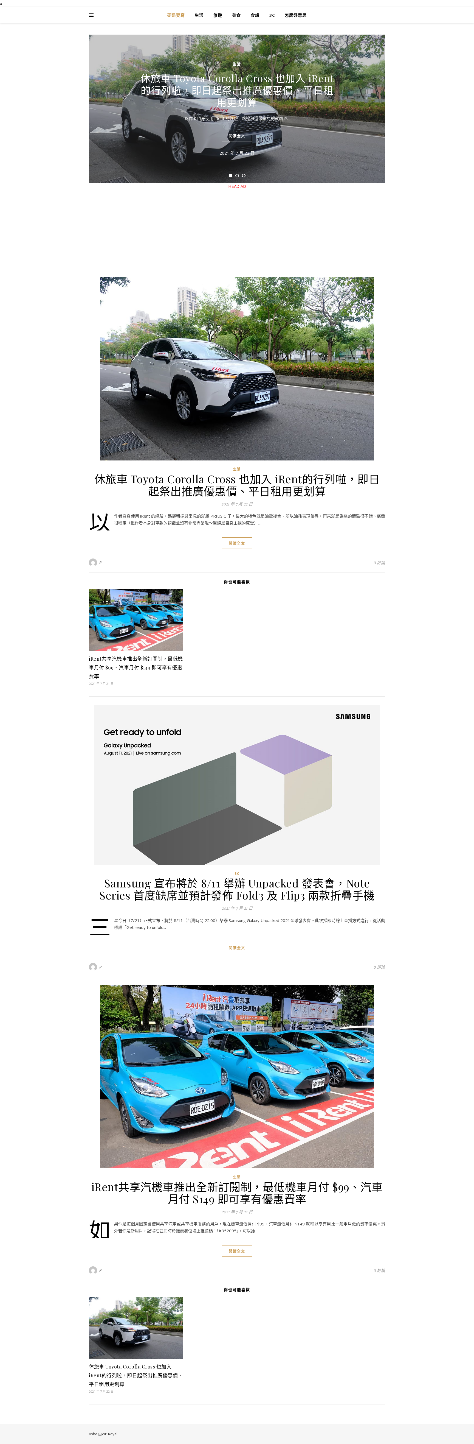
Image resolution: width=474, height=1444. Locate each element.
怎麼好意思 (296, 15)
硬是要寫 (176, 15)
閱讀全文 (237, 135)
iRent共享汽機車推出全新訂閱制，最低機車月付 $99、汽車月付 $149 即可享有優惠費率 (136, 667)
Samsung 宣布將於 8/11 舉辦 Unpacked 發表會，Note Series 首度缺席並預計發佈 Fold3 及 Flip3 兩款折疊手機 (237, 889)
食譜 (255, 15)
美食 (236, 15)
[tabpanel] (237, 109)
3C (272, 15)
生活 (199, 15)
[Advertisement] (237, 227)
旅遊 (217, 15)
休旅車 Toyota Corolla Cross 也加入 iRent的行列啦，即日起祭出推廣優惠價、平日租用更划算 (237, 90)
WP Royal (109, 1433)
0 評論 (379, 562)
